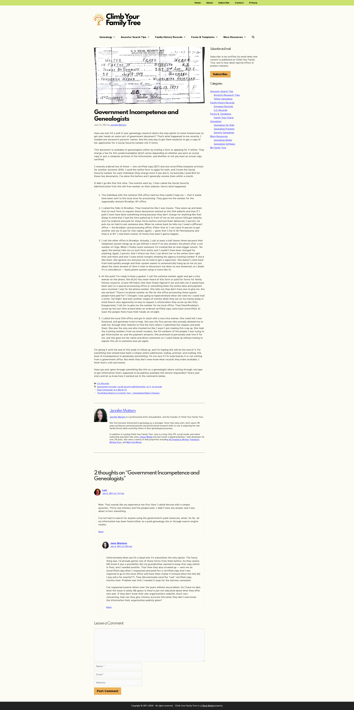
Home (198, 2)
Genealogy (105, 37)
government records (106, 386)
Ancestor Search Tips (133, 37)
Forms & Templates (203, 37)
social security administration (131, 386)
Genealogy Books (223, 140)
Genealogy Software (224, 144)
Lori (104, 490)
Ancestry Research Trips (227, 95)
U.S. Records (103, 383)
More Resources (233, 37)
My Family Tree (218, 147)
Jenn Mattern (118, 543)
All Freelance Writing (179, 439)
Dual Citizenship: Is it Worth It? (112, 389)
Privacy (253, 2)
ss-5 (149, 386)
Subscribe (223, 2)
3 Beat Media (145, 437)
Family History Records (169, 37)
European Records (223, 106)
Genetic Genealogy (224, 132)
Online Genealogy (223, 98)
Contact (239, 2)
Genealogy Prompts (224, 128)
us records (157, 386)
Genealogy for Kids (224, 125)
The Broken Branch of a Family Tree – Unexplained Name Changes (128, 393)
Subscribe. (220, 74)
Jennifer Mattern (123, 411)
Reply (101, 531)
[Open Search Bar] (253, 37)
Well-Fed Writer (134, 442)
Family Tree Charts (224, 117)
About (209, 2)
